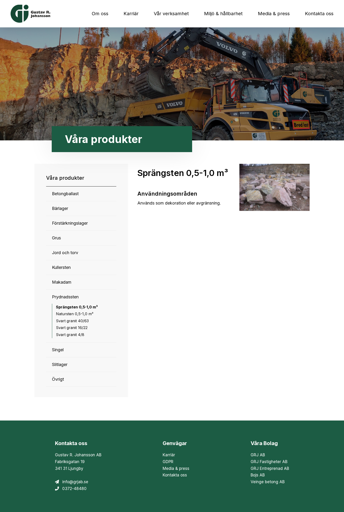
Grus (56, 237)
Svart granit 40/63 (72, 320)
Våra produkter (65, 178)
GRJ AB (258, 455)
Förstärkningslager (70, 223)
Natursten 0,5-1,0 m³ (74, 313)
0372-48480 (74, 488)
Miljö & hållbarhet (223, 13)
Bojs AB (258, 475)
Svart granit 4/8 (70, 334)
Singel (58, 349)
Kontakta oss (319, 13)
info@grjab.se (75, 481)
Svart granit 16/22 (72, 327)
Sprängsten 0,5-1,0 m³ (77, 307)
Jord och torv (65, 252)
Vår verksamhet (171, 13)
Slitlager (59, 364)
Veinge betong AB (268, 481)
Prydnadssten (65, 296)
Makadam (61, 282)
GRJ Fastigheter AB (269, 461)
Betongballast (65, 193)
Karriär (131, 13)
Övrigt (58, 379)
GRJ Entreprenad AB (270, 468)
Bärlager (60, 208)
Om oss (100, 13)
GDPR (168, 461)
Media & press (274, 13)
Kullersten (61, 267)
